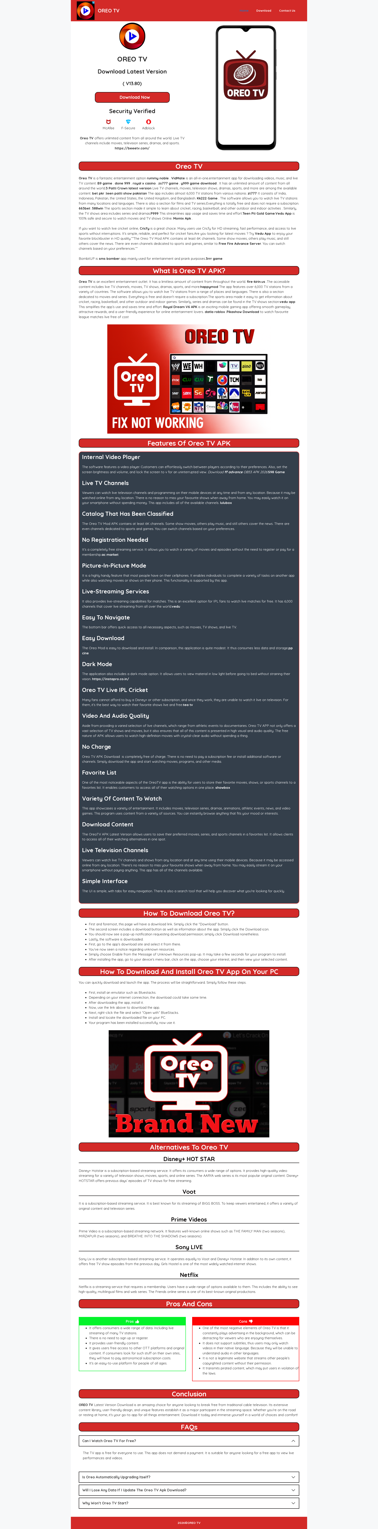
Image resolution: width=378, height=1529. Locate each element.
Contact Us (287, 10)
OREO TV (109, 10)
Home (244, 10)
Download (263, 10)
